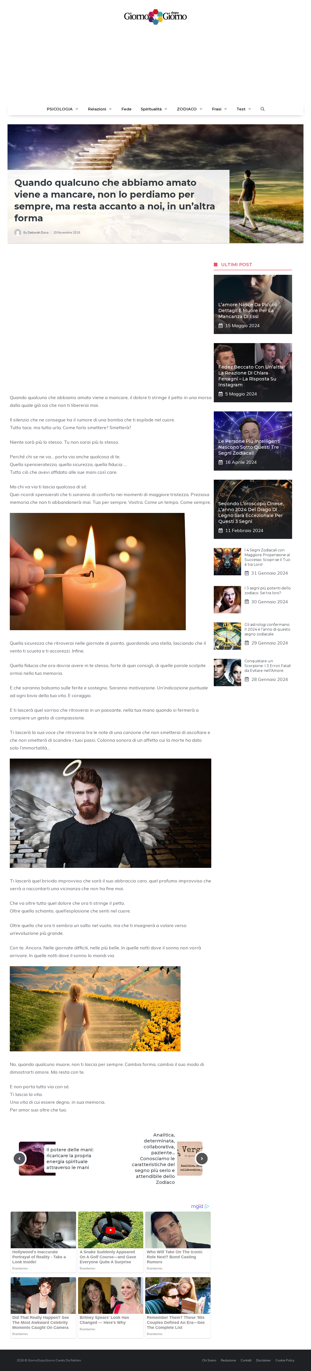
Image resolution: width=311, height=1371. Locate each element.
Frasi (216, 109)
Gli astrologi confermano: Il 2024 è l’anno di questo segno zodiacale (267, 629)
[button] (262, 109)
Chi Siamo (209, 1360)
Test (241, 109)
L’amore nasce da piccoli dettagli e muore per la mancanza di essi (247, 310)
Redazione (228, 1360)
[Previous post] (19, 1158)
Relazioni (97, 109)
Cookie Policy (284, 1360)
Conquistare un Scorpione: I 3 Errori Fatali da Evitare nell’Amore (268, 666)
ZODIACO (187, 109)
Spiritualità (151, 109)
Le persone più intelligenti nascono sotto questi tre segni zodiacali (249, 447)
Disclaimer (263, 1360)
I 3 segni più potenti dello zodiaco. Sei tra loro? (268, 590)
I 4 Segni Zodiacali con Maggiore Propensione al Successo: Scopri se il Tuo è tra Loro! (267, 557)
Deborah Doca (38, 232)
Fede (126, 109)
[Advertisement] (155, 69)
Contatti (246, 1360)
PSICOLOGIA (60, 109)
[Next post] (202, 1158)
